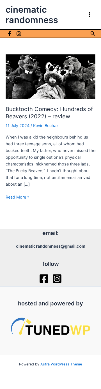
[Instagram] (19, 34)
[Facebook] (9, 34)
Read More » (17, 197)
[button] (92, 33)
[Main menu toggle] (89, 14)
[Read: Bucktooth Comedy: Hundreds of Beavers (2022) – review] (50, 76)
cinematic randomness (32, 14)
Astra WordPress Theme (61, 364)
